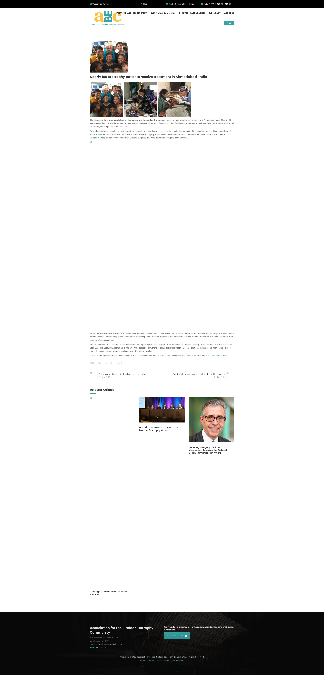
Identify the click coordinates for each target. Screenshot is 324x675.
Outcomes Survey (100, 4)
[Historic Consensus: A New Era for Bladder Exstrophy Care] (162, 411)
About (143, 660)
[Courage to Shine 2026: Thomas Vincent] (112, 493)
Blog (145, 4)
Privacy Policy (163, 660)
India (121, 363)
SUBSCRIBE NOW (175, 635)
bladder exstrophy (106, 363)
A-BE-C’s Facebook (213, 356)
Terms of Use (178, 660)
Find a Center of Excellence (181, 4)
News (151, 660)
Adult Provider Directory (217, 4)
